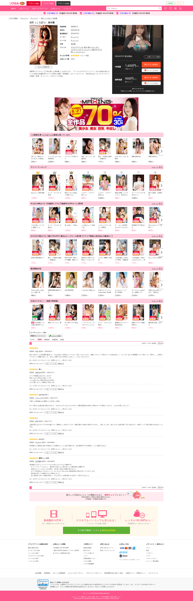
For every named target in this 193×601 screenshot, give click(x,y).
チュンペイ (75, 37)
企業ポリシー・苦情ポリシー (136, 573)
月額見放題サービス (89, 558)
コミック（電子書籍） (153, 561)
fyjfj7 (37, 351)
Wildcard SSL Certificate (42, 588)
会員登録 (170, 3)
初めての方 (86, 550)
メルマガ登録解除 (88, 564)
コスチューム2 (76, 50)
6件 (87, 55)
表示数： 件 (158, 343)
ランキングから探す (34, 550)
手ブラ (99, 50)
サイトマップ (153, 573)
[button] (42, 582)
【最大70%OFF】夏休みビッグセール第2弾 (66, 550)
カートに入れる (151, 70)
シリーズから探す (33, 558)
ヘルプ (85, 556)
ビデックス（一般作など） (155, 544)
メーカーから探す (33, 561)
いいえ (54, 363)
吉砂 (36, 421)
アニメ (148, 548)
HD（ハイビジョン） (78, 52)
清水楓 (73, 44)
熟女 (89, 47)
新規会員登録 (87, 548)
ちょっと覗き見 (43, 67)
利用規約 (47, 573)
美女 (85, 47)
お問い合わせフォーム (106, 548)
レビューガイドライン (76, 573)
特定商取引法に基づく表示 (113, 573)
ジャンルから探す (33, 553)
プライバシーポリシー (94, 573)
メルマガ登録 (87, 561)
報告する (61, 363)
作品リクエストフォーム (107, 550)
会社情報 (38, 573)
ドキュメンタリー (151, 558)
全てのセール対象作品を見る (61, 553)
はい (47, 363)
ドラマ (148, 556)
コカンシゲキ (39, 398)
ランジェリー (86, 50)
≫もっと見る (157, 167)
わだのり (38, 442)
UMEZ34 (38, 372)
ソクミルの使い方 (88, 553)
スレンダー (95, 47)
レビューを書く (56, 336)
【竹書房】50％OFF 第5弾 (61, 548)
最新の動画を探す (33, 548)
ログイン (179, 3)
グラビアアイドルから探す (36, 556)
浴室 (93, 50)
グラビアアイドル (77, 47)
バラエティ (149, 553)
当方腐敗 (38, 461)
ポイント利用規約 (59, 573)
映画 (147, 550)
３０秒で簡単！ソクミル (96, 530)
